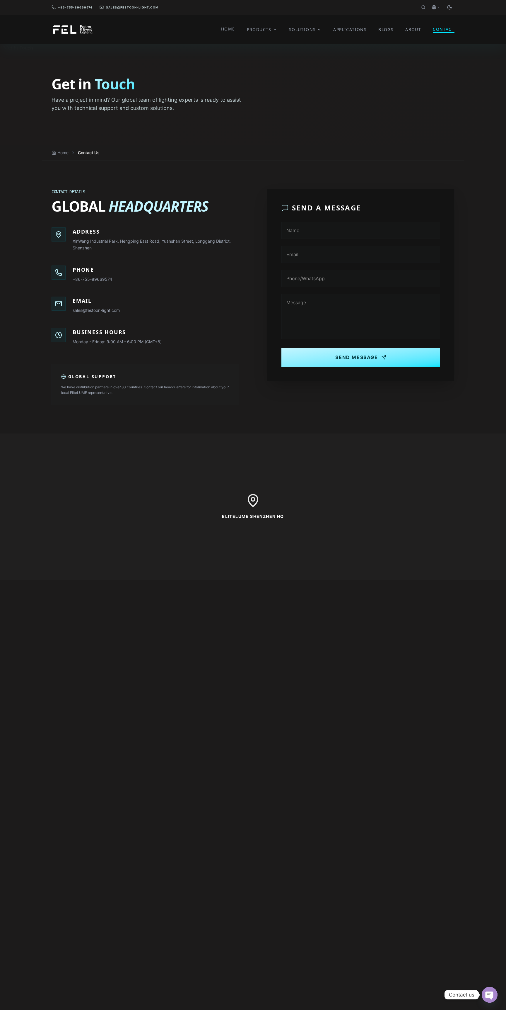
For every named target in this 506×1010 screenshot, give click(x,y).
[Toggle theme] (449, 7)
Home (63, 152)
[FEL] (72, 29)
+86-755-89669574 (75, 7)
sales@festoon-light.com (132, 7)
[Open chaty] (490, 995)
